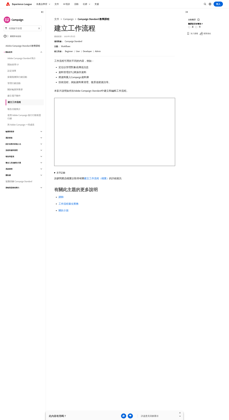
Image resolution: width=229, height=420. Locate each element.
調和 (61, 197)
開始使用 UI (13, 64)
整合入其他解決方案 (13, 163)
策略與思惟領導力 (12, 188)
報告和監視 (10, 156)
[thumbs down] (130, 415)
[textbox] (23, 28)
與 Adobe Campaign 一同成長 (20, 124)
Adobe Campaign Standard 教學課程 (23, 45)
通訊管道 (9, 138)
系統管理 (9, 169)
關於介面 (64, 210)
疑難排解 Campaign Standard (19, 181)
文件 (56, 19)
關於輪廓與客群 (15, 89)
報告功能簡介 (14, 109)
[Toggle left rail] (42, 12)
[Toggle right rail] (186, 12)
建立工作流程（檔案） (96, 178)
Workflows (65, 46)
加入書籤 (194, 33)
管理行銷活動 (14, 83)
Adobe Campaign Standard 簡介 (21, 58)
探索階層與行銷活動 (17, 77)
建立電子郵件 (14, 95)
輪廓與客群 (10, 131)
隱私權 (8, 175)
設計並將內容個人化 (13, 144)
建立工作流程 (14, 102)
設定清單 (11, 70)
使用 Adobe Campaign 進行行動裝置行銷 (24, 117)
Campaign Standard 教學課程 (93, 19)
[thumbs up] (123, 415)
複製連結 (207, 33)
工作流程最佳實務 (69, 203)
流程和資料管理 (12, 150)
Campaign (68, 19)
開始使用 (8, 52)
